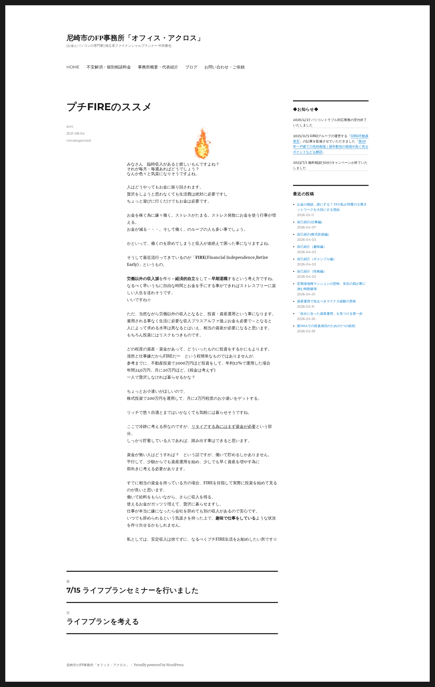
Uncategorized (78, 140)
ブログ (191, 67)
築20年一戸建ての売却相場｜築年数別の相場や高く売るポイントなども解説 (330, 146)
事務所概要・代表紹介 (158, 67)
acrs (69, 126)
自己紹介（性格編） (312, 271)
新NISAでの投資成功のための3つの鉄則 (326, 326)
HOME (73, 67)
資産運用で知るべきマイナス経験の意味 (326, 301)
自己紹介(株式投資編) (313, 234)
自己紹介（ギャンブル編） (316, 259)
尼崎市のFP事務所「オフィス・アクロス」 (135, 38)
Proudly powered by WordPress (159, 665)
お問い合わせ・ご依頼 (224, 67)
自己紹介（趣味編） (312, 247)
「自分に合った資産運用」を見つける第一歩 (329, 313)
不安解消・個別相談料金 (109, 67)
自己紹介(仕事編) (309, 222)
